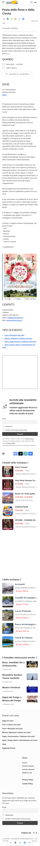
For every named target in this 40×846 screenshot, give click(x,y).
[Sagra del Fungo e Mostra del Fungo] (32, 699)
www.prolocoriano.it (14, 320)
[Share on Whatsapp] (11, 19)
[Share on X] (7, 19)
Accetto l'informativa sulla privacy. (16, 430)
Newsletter (8, 426)
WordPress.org (27, 773)
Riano (4, 95)
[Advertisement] (20, 555)
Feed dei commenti (28, 769)
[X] (36, 833)
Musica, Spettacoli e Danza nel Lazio (18, 338)
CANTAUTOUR (21, 507)
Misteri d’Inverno (11, 687)
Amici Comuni (21, 467)
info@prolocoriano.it (15, 318)
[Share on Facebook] (3, 19)
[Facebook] (34, 833)
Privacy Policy (11, 443)
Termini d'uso (29, 439)
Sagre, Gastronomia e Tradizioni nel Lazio (20, 341)
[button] (4, 2)
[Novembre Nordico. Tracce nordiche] (32, 676)
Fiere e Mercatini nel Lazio (14, 335)
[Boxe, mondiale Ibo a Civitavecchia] (32, 664)
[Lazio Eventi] (12, 2)
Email (4, 419)
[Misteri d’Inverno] (32, 689)
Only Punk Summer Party (26, 480)
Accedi (24, 763)
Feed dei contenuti (28, 766)
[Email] (15, 19)
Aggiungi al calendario (19, 74)
